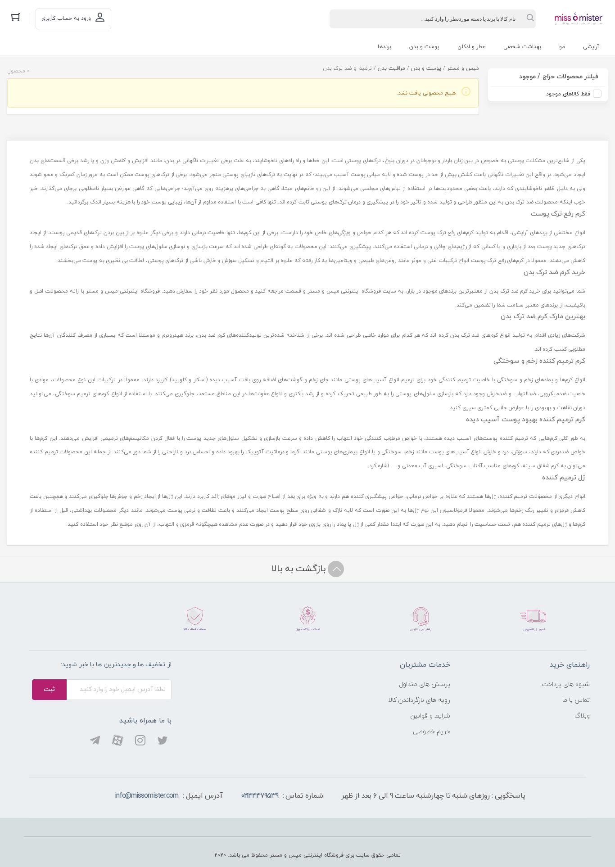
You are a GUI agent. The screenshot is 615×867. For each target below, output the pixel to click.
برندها (384, 46)
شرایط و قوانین (430, 716)
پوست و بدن (424, 46)
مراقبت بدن (391, 68)
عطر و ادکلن (471, 46)
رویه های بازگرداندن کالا (419, 700)
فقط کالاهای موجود (568, 94)
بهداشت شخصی (522, 46)
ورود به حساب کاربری (66, 18)
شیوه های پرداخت (566, 684)
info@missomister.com (146, 796)
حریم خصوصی (431, 731)
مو (562, 46)
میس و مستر (463, 68)
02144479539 (259, 796)
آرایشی (591, 46)
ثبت (49, 689)
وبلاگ (582, 716)
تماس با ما (576, 700)
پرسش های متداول (424, 684)
